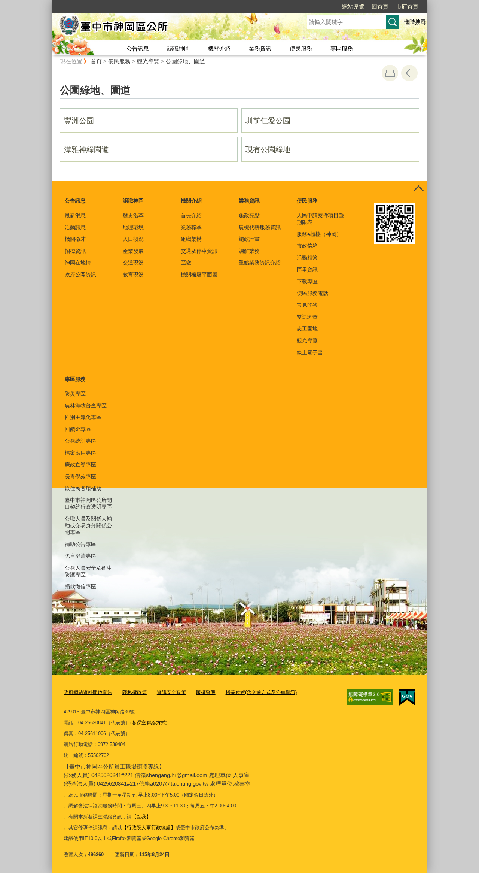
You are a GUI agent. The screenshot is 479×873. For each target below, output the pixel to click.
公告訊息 (137, 48)
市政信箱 (307, 246)
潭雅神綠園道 (86, 149)
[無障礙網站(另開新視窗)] (370, 697)
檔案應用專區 (80, 453)
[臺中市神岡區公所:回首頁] (170, 27)
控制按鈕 (418, 189)
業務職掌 (191, 227)
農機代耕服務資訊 (260, 227)
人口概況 (133, 239)
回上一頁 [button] (409, 73)
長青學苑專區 (80, 476)
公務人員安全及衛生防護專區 (88, 571)
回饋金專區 (78, 429)
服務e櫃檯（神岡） (319, 234)
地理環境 (133, 227)
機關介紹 (219, 48)
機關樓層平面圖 (199, 275)
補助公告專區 (80, 544)
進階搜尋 (415, 22)
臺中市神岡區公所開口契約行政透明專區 (88, 503)
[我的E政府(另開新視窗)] (407, 697)
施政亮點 (249, 215)
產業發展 (133, 251)
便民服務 (301, 48)
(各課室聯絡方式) (148, 722)
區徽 (186, 263)
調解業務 (249, 251)
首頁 (96, 61)
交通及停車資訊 (199, 251)
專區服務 (341, 48)
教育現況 (133, 275)
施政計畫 (249, 239)
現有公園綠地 (267, 149)
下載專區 (307, 281)
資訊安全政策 (171, 692)
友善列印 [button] (390, 73)
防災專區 (75, 394)
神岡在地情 (78, 263)
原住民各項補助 (83, 488)
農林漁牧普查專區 (86, 406)
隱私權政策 (134, 692)
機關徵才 (75, 239)
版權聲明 (206, 692)
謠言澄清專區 (80, 556)
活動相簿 (307, 258)
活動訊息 (75, 227)
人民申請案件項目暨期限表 (320, 218)
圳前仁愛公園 (267, 120)
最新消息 (75, 215)
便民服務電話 (312, 293)
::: (49, 3)
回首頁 (380, 6)
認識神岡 (178, 48)
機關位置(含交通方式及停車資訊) (261, 692)
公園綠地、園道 (185, 61)
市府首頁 (407, 6)
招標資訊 (75, 251)
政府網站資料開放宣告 (88, 692)
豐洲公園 (79, 120)
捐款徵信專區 (80, 586)
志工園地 (307, 328)
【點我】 (141, 816)
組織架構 (191, 239)
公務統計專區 (80, 441)
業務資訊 (260, 48)
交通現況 (133, 263)
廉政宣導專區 (80, 464)
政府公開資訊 (80, 275)
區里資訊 (307, 270)
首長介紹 (191, 215)
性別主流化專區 (83, 417)
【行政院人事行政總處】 (149, 827)
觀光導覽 (148, 61)
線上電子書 (310, 352)
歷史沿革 (133, 215)
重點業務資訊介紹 (260, 263)
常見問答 (307, 305)
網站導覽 (353, 6)
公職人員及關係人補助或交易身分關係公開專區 (88, 525)
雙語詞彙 (307, 317)
